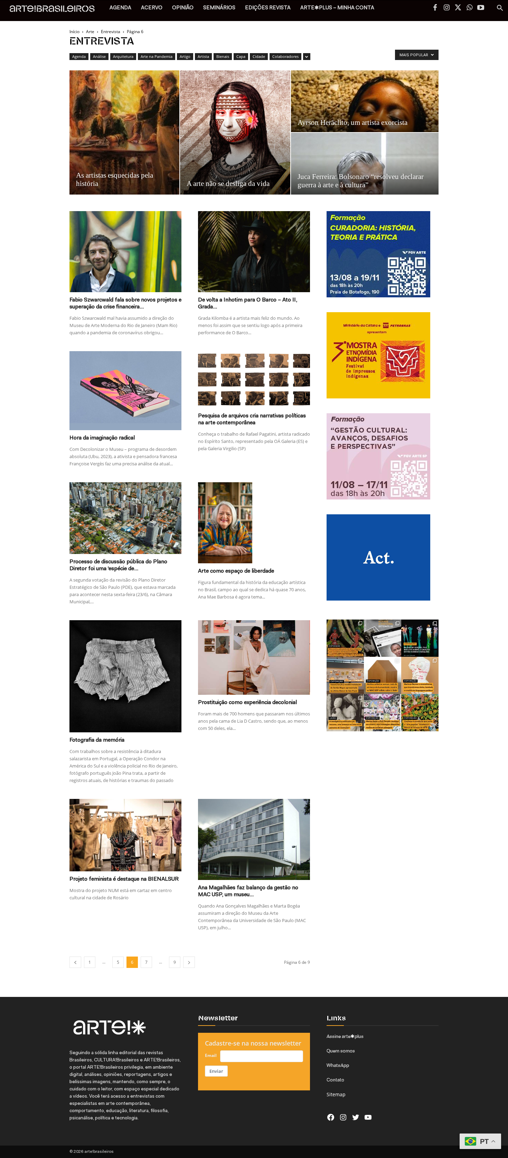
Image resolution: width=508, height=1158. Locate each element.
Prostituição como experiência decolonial (247, 702)
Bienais (222, 56)
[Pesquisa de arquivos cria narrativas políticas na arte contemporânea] (254, 379)
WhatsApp (338, 1065)
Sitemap (336, 1094)
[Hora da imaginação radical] (125, 390)
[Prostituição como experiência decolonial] (254, 657)
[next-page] (189, 962)
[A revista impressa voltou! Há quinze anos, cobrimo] (382, 638)
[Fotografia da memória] (125, 676)
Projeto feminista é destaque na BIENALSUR (124, 879)
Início (74, 31)
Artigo (185, 56)
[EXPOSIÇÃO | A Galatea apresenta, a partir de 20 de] (420, 712)
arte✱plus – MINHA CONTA (337, 8)
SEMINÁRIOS (219, 8)
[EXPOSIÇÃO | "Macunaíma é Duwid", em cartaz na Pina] (345, 638)
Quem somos (341, 1051)
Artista (203, 56)
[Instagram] (446, 8)
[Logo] (56, 10)
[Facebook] (435, 8)
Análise (99, 56)
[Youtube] (481, 8)
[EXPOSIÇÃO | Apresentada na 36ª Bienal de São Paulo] (345, 675)
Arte (90, 31)
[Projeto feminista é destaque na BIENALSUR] (125, 835)
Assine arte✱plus (345, 1036)
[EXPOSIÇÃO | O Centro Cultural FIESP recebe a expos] (420, 638)
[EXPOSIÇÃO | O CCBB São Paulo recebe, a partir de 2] (420, 675)
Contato (335, 1080)
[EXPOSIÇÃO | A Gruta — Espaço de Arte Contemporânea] (382, 712)
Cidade (259, 56)
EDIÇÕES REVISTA (268, 8)
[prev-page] (75, 962)
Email (211, 1055)
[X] (458, 8)
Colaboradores (285, 56)
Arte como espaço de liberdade (236, 571)
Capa (240, 56)
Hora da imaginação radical (102, 438)
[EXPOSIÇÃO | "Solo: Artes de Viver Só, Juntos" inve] (382, 675)
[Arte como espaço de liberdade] (254, 522)
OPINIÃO (183, 8)
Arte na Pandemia (156, 56)
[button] (499, 9)
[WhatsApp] (469, 8)
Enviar (216, 1071)
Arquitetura (123, 56)
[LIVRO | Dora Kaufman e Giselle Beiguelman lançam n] (345, 712)
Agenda (79, 56)
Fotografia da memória (96, 740)
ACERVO (151, 8)
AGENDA (120, 8)
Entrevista (110, 31)
